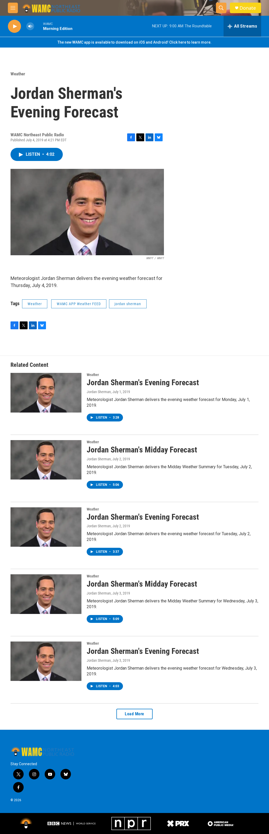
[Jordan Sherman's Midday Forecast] (46, 459)
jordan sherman (128, 304)
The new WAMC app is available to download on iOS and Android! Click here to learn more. (134, 42)
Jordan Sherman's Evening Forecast (143, 382)
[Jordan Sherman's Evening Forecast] (46, 392)
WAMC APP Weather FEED (79, 304)
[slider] (38, 26)
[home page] (42, 751)
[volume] (30, 26)
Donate (248, 8)
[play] (14, 26)
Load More (134, 713)
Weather (18, 73)
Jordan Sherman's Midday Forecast (142, 449)
